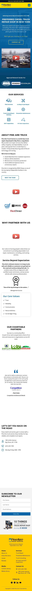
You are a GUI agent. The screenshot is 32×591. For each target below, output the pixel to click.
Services (19, 551)
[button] (29, 5)
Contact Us (20, 566)
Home (4, 551)
